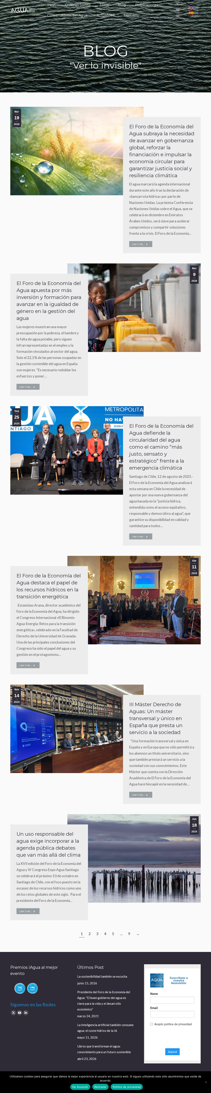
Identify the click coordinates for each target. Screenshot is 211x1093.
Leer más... (138, 244)
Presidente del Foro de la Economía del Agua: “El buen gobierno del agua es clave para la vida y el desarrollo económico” (103, 1000)
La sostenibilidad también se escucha (102, 976)
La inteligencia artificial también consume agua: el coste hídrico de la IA (105, 1027)
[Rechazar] (206, 1082)
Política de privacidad (127, 1086)
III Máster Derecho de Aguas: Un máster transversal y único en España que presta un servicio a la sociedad (156, 718)
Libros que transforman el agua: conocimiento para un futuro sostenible (104, 1049)
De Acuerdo (80, 1086)
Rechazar (100, 1086)
